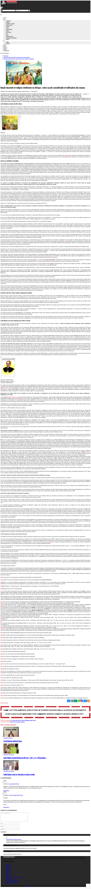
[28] (27, 310)
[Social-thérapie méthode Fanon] (11, 736)
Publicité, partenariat (12, 882)
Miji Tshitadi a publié (15, 397)
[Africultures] (9, 6)
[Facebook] (68, 701)
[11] (29, 244)
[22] (5, 271)
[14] (84, 255)
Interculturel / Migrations (11, 38)
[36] (89, 450)
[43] (45, 468)
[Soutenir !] (45, 712)
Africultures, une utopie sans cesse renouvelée (16, 57)
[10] (63, 241)
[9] (35, 236)
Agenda (4, 49)
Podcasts (8, 43)
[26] (71, 280)
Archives (28, 886)
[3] (46, 158)
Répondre (6, 790)
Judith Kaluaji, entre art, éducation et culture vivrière (19, 774)
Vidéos (7, 42)
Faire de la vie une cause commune (17, 722)
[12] (79, 246)
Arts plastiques (9, 29)
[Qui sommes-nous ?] (1, 12)
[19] (78, 261)
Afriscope (5, 47)
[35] (45, 417)
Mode (7, 35)
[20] (53, 263)
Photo (7, 30)
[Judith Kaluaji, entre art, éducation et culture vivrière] (11, 769)
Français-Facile (6, 50)
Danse (7, 28)
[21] (58, 270)
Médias (7, 39)
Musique (8, 22)
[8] (89, 232)
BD (6, 33)
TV (3, 40)
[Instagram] (80, 701)
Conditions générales (12, 880)
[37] (85, 452)
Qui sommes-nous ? (9, 857)
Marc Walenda (66, 155)
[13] (47, 250)
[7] (11, 228)
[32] (82, 385)
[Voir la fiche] (6, 838)
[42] (12, 468)
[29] (81, 335)
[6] (75, 186)
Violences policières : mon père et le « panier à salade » (18, 59)
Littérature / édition (10, 23)
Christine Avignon (8, 754)
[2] (16, 141)
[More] (88, 701)
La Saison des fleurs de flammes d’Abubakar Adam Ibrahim (24, 720)
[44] (50, 543)
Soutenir (5, 56)
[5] (83, 170)
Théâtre (7, 26)
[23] (84, 271)
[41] (82, 465)
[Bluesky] (85, 701)
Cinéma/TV (8, 20)
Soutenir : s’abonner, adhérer (14, 877)
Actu (4, 19)
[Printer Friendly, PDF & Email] (86, 95)
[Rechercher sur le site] (2, 7)
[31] (39, 346)
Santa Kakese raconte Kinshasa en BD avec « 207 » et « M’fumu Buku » (25, 758)
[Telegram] (83, 701)
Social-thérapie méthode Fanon (12, 741)
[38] (71, 457)
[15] (22, 257)
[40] (45, 462)
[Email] (73, 701)
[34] (4, 388)
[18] (35, 261)
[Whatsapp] (78, 701)
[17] (1, 626)
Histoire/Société (9, 36)
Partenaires (9, 879)
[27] (33, 305)
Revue (4, 46)
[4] (48, 166)
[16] (1, 623)
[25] (59, 280)
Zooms (4, 45)
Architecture (8, 32)
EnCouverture (4, 703)
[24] (42, 279)
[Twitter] (71, 701)
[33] (5, 386)
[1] (83, 135)
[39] (23, 459)
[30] (61, 337)
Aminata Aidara (8, 738)
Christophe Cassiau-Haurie (13, 839)
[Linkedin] (76, 701)
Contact (8, 883)
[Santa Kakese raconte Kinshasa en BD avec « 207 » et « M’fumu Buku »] (11, 753)
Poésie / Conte (9, 25)
